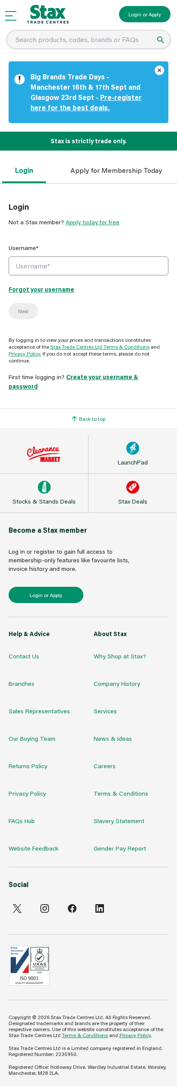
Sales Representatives (39, 711)
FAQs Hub (22, 821)
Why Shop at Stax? (120, 656)
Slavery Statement (119, 821)
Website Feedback (33, 848)
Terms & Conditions (121, 793)
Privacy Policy (27, 793)
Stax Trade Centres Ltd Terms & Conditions (100, 346)
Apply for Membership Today (116, 170)
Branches (21, 683)
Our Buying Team (32, 738)
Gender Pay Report (120, 848)
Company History (117, 683)
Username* (24, 248)
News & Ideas (113, 738)
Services (105, 711)
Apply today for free (92, 222)
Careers (105, 766)
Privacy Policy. (25, 353)
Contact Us (24, 656)
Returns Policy (28, 766)
